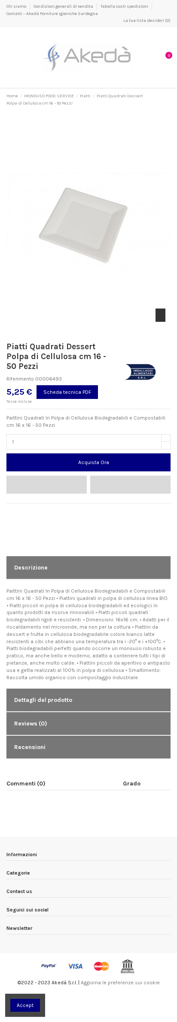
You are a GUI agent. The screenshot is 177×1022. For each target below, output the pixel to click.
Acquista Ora (93, 462)
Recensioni (30, 746)
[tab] (88, 568)
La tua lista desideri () (146, 20)
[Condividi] (10, 512)
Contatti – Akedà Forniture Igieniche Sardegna (52, 13)
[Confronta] (130, 485)
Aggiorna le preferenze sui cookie (120, 983)
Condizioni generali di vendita (64, 6)
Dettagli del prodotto (43, 699)
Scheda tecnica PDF (67, 392)
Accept (25, 1005)
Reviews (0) (30, 723)
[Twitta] (18, 512)
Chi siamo (16, 6)
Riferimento (20, 379)
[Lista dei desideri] (46, 485)
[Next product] (168, 100)
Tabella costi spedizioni (125, 6)
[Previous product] (161, 100)
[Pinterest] (26, 512)
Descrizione (31, 567)
